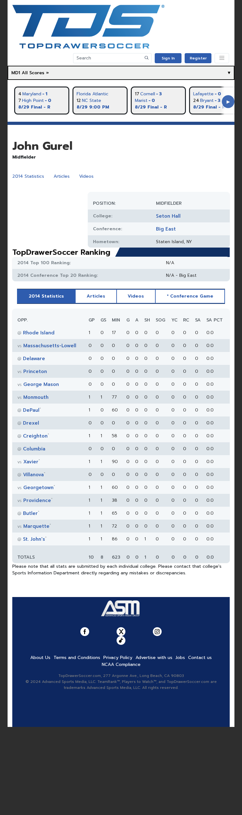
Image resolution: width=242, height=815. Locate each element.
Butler (30, 513)
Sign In (168, 58)
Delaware (34, 358)
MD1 (15, 73)
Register (198, 58)
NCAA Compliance (121, 664)
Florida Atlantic (92, 94)
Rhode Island (39, 332)
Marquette (36, 526)
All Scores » (35, 73)
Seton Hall (168, 216)
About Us (40, 657)
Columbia (34, 448)
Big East (166, 229)
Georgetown (38, 487)
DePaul (31, 410)
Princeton (35, 371)
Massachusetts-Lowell (49, 345)
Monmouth (36, 397)
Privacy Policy (117, 657)
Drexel (31, 423)
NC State (91, 100)
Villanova (33, 474)
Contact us (200, 657)
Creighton (35, 436)
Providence (37, 500)
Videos (86, 176)
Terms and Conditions (77, 657)
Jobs (180, 657)
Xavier (30, 461)
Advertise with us (153, 657)
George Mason (41, 384)
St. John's (34, 539)
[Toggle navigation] (222, 58)
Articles (62, 176)
